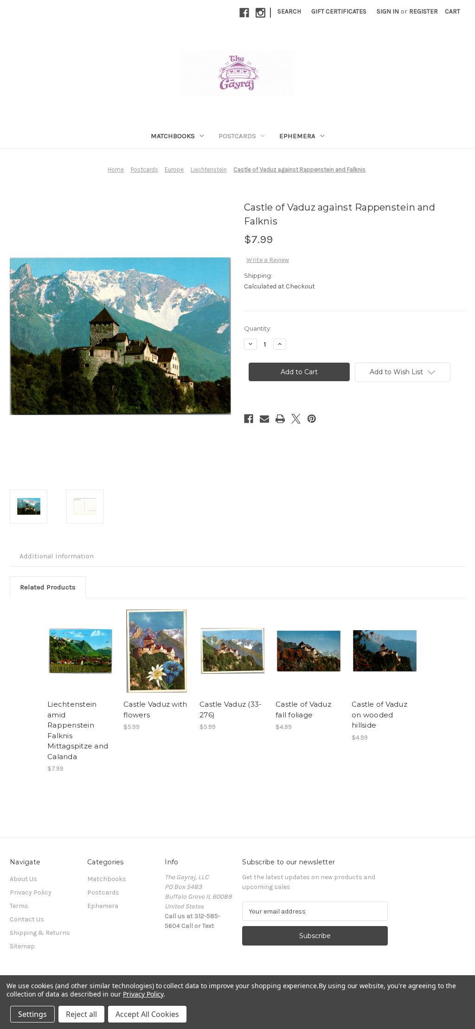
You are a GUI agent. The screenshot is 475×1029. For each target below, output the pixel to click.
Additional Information (56, 556)
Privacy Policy (30, 892)
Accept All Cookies (147, 1014)
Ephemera (297, 136)
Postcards (237, 136)
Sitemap (22, 946)
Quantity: (257, 328)
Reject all (81, 1014)
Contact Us (27, 919)
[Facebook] (244, 13)
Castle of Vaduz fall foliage (303, 709)
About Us (23, 879)
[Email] (264, 418)
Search (289, 11)
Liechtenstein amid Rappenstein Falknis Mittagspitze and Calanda (77, 730)
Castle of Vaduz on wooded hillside (379, 714)
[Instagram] (260, 13)
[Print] (280, 418)
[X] (296, 418)
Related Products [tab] (48, 587)
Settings (32, 1014)
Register (423, 11)
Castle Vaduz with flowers (155, 709)
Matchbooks (173, 136)
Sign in (388, 11)
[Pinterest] (311, 418)
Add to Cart (80, 651)
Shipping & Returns (40, 933)
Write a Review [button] (267, 260)
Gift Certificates (338, 11)
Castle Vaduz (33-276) (230, 709)
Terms (19, 906)
